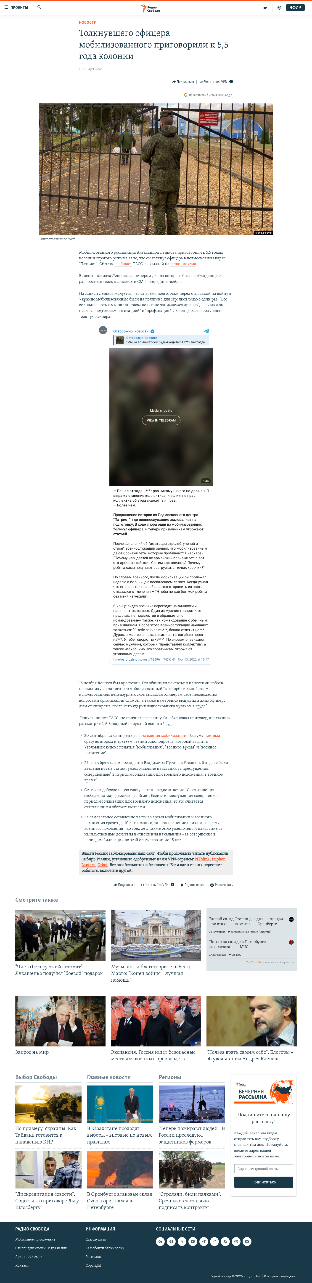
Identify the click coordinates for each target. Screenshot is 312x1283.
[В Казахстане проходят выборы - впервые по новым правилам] (120, 1104)
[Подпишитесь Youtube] (192, 1241)
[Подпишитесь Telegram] (203, 1241)
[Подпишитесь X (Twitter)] (182, 1241)
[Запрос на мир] (60, 1021)
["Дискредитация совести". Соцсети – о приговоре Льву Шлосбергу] (48, 1169)
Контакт (22, 1266)
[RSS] (225, 1241)
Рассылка (93, 1257)
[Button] (183, 82)
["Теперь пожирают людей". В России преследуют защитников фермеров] (192, 1104)
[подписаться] (247, 1241)
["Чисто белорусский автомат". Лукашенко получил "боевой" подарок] (60, 935)
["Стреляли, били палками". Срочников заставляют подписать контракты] (192, 1169)
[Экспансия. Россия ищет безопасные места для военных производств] (156, 1021)
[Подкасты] (236, 1241)
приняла (212, 736)
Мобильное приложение (35, 1240)
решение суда (183, 264)
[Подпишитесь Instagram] (214, 1241)
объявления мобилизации (162, 736)
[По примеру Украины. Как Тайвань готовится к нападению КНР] (48, 1104)
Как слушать (96, 1240)
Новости (88, 23)
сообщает (123, 264)
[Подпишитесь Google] (160, 1241)
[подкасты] (279, 7)
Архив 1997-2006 (28, 1257)
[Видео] (265, 7)
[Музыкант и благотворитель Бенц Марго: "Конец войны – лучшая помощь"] (156, 935)
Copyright (93, 1266)
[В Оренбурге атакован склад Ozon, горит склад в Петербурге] (120, 1169)
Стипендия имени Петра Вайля (41, 1248)
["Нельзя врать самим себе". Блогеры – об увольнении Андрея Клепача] (251, 1021)
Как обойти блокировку (105, 1248)
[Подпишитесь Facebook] (171, 1241)
